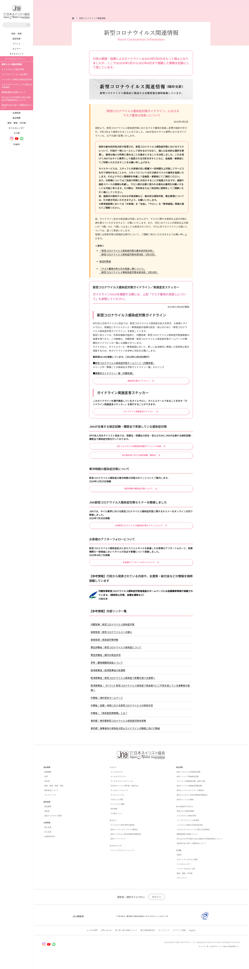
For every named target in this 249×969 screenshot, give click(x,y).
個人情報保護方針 (147, 930)
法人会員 (47, 832)
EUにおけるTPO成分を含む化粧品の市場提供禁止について (16, 98)
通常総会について (51, 790)
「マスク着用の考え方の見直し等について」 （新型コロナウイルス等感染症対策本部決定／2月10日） (129, 270)
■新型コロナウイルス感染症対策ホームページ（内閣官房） (124, 363)
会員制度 (17, 112)
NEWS (179, 855)
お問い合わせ (106, 930)
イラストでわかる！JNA (186, 868)
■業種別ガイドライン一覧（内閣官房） (113, 373)
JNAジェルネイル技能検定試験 (188, 772)
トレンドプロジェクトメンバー (123, 850)
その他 (17, 133)
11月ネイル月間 (117, 799)
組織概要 (47, 772)
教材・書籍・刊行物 (16, 122)
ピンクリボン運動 (117, 804)
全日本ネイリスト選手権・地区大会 (124, 785)
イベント (17, 43)
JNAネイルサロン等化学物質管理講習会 (126, 834)
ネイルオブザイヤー (118, 776)
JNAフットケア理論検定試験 (188, 776)
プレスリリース (50, 795)
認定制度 (17, 38)
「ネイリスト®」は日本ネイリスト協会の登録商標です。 (218, 946)
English (16, 144)
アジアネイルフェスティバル (122, 781)
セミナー (17, 48)
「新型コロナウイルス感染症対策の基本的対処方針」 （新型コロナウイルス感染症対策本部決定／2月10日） (127, 252)
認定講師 (47, 806)
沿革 (46, 776)
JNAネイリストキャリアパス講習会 (124, 829)
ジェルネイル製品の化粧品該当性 (17, 79)
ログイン (156, 897)
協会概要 (17, 117)
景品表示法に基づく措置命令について (17, 106)
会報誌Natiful (49, 836)
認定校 (47, 811)
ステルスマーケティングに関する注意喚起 (17, 85)
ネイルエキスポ (117, 772)
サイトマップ (164, 930)
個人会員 (47, 827)
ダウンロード (182, 878)
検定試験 (179, 767)
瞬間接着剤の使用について (14, 92)
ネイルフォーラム (117, 795)
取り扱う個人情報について (126, 930)
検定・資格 (17, 33)
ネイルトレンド (17, 53)
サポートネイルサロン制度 (187, 859)
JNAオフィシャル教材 (185, 799)
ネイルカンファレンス (119, 790)
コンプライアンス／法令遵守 (15, 74)
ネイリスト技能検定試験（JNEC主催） (191, 781)
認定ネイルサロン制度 (53, 815)
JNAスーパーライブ (118, 838)
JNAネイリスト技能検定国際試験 (189, 785)
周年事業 (114, 808)
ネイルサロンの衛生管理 (13, 69)
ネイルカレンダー (17, 128)
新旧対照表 (105, 261)
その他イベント (117, 813)
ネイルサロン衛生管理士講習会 (123, 825)
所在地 (47, 781)
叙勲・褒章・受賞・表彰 (53, 785)
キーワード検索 (179, 930)
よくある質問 (92, 930)
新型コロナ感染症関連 (185, 811)
